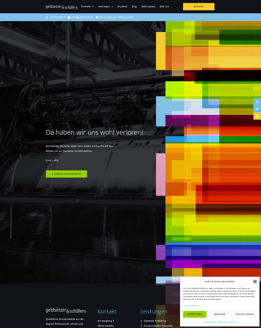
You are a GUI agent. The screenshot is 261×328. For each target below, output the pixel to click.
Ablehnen (220, 314)
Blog (134, 7)
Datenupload (148, 7)
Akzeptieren (194, 314)
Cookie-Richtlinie (209, 321)
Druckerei (122, 7)
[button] (254, 281)
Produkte (86, 7)
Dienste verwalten (192, 305)
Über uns (164, 7)
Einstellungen (245, 314)
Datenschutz (222, 321)
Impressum (232, 321)
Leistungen (104, 7)
